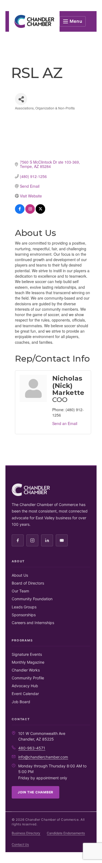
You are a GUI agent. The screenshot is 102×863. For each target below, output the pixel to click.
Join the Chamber (35, 792)
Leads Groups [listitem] (24, 607)
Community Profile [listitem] (28, 678)
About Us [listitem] (20, 575)
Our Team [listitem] (20, 591)
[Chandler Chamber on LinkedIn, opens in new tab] (47, 540)
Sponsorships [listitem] (24, 614)
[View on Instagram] (30, 212)
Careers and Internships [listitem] (33, 622)
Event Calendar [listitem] (25, 693)
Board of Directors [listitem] (28, 583)
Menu (76, 21)
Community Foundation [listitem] (32, 598)
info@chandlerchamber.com (43, 757)
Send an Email (64, 423)
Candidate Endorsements (66, 833)
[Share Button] (21, 99)
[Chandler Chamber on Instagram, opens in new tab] (32, 540)
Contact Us (20, 844)
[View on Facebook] (19, 212)
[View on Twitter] (40, 212)
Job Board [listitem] (21, 701)
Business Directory (26, 833)
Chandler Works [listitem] (26, 670)
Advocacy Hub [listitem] (25, 685)
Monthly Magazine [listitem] (28, 662)
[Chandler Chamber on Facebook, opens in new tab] (18, 540)
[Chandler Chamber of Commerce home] (34, 21)
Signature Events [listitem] (27, 654)
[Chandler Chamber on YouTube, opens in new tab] (62, 540)
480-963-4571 (31, 748)
